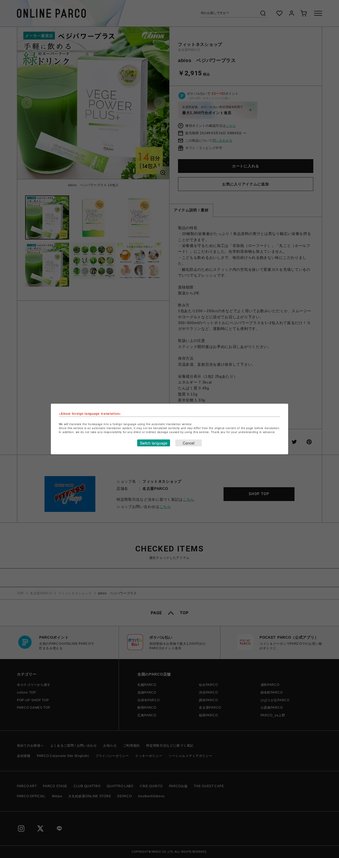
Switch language (153, 443)
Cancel (188, 443)
